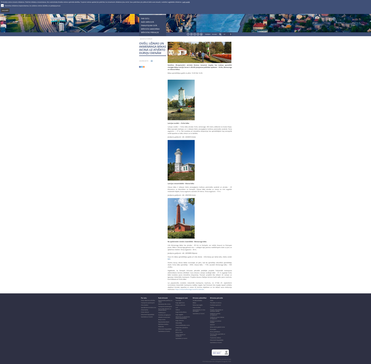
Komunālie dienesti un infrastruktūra (164, 309)
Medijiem (208, 34)
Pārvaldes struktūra (215, 302)
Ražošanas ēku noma (164, 304)
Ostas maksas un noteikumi (180, 335)
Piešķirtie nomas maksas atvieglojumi (217, 318)
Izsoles (212, 307)
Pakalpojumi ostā (149, 25)
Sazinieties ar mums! (147, 316)
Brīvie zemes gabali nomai (217, 327)
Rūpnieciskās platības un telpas (165, 301)
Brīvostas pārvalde (150, 32)
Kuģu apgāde (179, 314)
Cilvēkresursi (162, 312)
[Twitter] (142, 67)
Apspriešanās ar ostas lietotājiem (199, 310)
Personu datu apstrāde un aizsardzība (217, 334)
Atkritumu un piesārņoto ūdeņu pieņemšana (183, 317)
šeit (169, 259)
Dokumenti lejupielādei (147, 314)
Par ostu (145, 18)
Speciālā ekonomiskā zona (148, 307)
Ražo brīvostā (147, 22)
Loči (177, 307)
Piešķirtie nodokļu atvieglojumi (215, 314)
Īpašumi (212, 324)
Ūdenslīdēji (179, 323)
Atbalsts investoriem (164, 317)
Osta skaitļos (144, 305)
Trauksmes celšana (215, 337)
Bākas (194, 302)
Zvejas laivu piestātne (182, 327)
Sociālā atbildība (197, 300)
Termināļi (178, 300)
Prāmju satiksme (180, 305)
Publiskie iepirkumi (215, 305)
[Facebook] (140, 67)
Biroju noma (161, 319)
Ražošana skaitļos (163, 324)
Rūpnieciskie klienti (163, 322)
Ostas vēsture (145, 312)
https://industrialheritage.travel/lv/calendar (189, 289)
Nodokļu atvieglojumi (164, 315)
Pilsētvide (161, 326)
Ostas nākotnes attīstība (148, 300)
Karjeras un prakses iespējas (215, 321)
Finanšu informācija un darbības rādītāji (216, 310)
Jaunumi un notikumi (146, 39)
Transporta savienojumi (148, 302)
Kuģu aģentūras (180, 302)
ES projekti (213, 329)
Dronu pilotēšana (215, 331)
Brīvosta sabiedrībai (150, 29)
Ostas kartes (144, 309)
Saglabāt (5, 10)
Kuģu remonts (180, 320)
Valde (211, 300)
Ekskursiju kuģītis (198, 305)
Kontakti (214, 34)
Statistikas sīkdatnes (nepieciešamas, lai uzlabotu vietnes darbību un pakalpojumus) (32, 6)
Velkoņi (178, 309)
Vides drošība (196, 307)
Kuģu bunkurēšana (181, 312)
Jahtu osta (178, 330)
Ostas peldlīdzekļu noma (183, 325)
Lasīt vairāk (186, 2)
